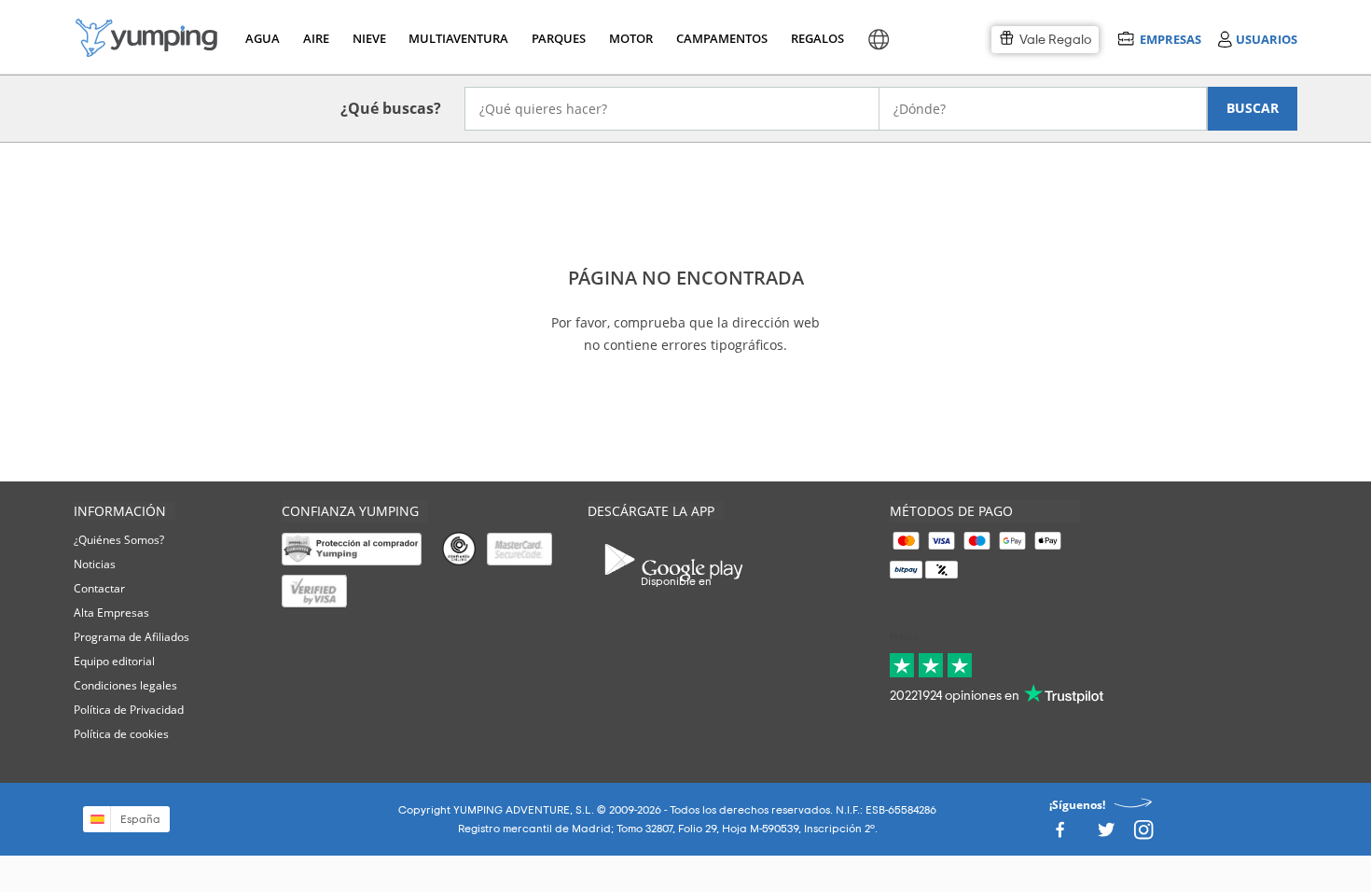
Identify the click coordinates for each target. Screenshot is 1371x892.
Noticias (95, 564)
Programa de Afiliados (131, 637)
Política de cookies (121, 734)
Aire (316, 38)
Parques (557, 38)
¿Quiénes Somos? (119, 540)
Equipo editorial (114, 661)
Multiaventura (455, 38)
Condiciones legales (125, 685)
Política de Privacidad (129, 710)
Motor (630, 38)
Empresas (1170, 39)
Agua (262, 38)
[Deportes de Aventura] (146, 38)
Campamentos (718, 38)
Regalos (816, 38)
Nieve (369, 38)
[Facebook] (1059, 834)
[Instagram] (1143, 834)
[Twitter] (1106, 834)
